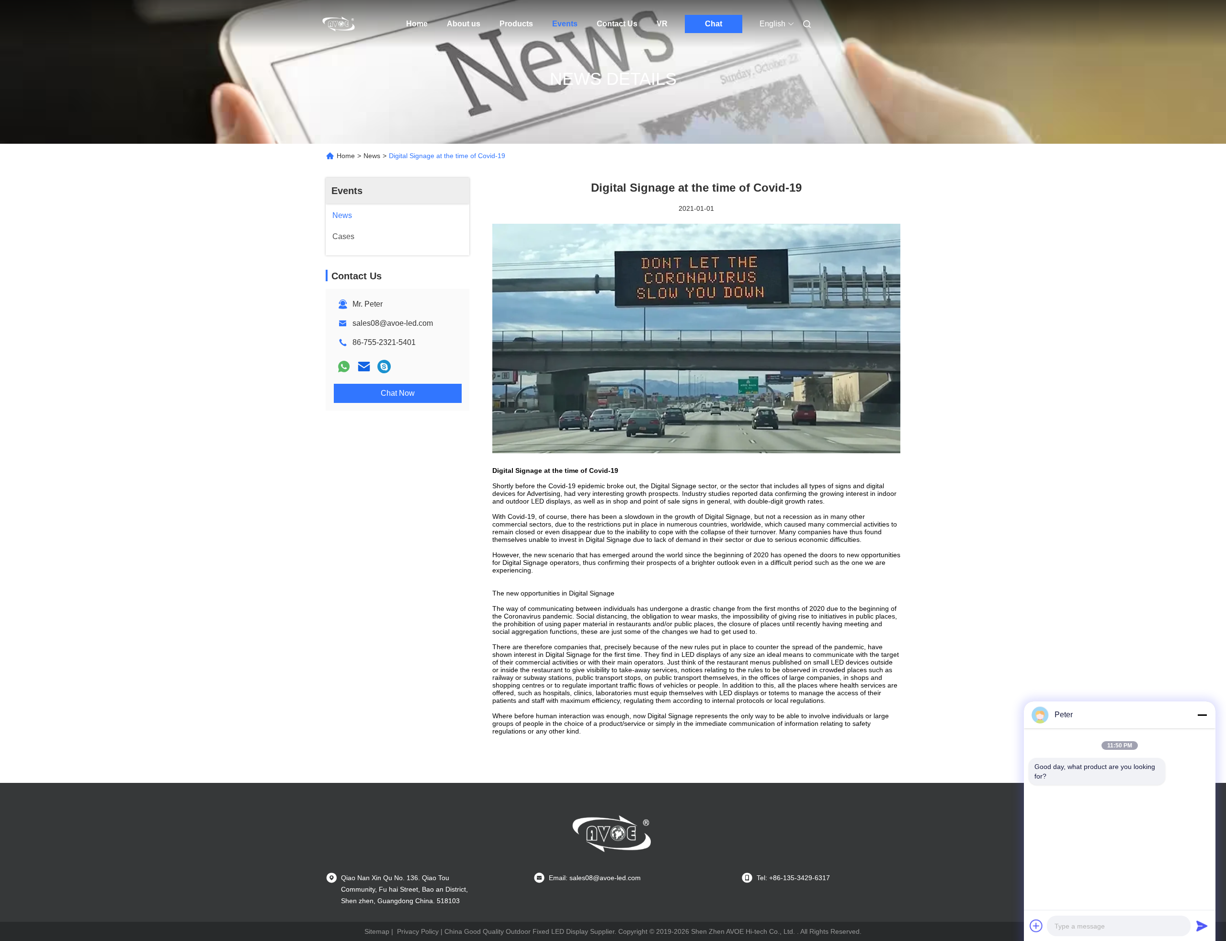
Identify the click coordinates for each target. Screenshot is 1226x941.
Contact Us (617, 24)
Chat (713, 24)
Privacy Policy (418, 931)
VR (662, 24)
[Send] (1202, 925)
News (371, 156)
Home (417, 24)
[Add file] (1036, 925)
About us (463, 24)
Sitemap (376, 931)
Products (516, 24)
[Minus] (1202, 715)
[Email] (364, 366)
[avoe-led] (384, 366)
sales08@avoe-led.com (392, 323)
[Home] (339, 24)
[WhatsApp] (344, 366)
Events (565, 24)
